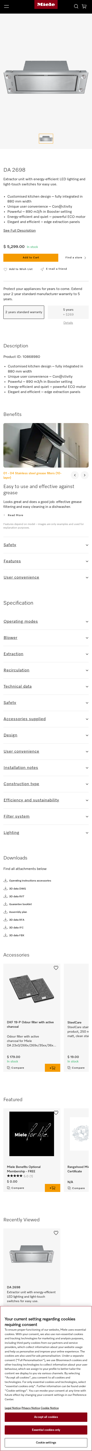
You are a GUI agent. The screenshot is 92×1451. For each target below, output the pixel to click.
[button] (15, 6)
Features (12, 561)
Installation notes (21, 768)
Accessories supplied (25, 719)
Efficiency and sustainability (31, 800)
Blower (10, 638)
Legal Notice (13, 1408)
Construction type (21, 784)
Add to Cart (31, 257)
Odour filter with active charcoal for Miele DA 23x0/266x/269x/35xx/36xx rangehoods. (31, 1041)
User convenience (21, 578)
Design (10, 735)
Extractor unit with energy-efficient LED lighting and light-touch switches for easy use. (31, 1297)
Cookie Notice (50, 1408)
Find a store (73, 257)
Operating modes (21, 622)
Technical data (18, 687)
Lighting (11, 833)
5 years (68, 312)
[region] (46, 1378)
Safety (10, 545)
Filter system (17, 817)
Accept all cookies (46, 1417)
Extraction (13, 654)
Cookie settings (46, 1442)
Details (68, 322)
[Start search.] (76, 6)
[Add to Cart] (52, 1068)
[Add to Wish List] (56, 968)
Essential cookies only (46, 1430)
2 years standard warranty (23, 312)
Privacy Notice (30, 1408)
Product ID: (12, 357)
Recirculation (16, 670)
